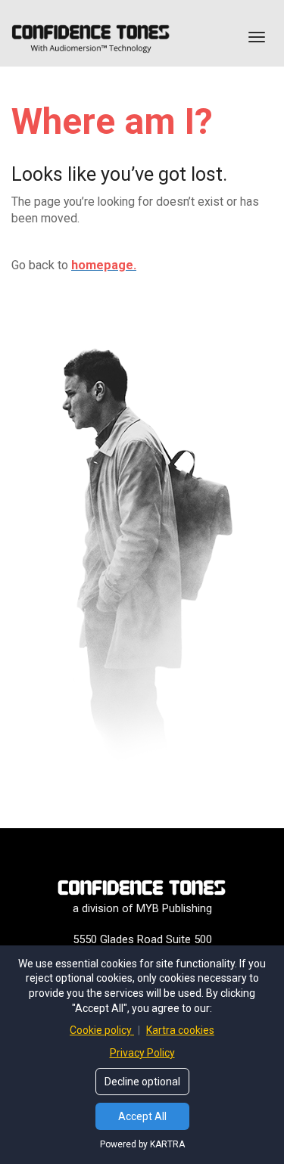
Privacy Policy (142, 1053)
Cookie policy (102, 1030)
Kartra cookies (180, 1030)
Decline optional (142, 1082)
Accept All (142, 1116)
